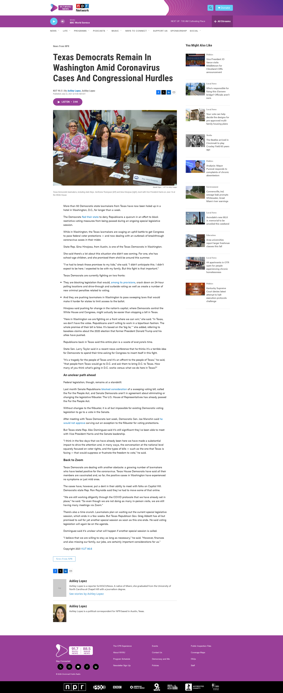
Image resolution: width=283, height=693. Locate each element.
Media (209, 135)
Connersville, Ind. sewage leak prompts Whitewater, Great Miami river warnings (217, 196)
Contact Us (157, 652)
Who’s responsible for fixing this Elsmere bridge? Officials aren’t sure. (217, 93)
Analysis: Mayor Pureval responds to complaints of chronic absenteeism (217, 170)
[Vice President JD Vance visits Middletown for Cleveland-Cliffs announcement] (195, 60)
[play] (53, 21)
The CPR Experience (122, 646)
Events (155, 646)
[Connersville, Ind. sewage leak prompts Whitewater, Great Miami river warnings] (195, 192)
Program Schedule (121, 659)
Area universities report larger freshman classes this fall (218, 243)
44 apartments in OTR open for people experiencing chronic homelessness (217, 267)
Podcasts (99, 30)
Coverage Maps (198, 652)
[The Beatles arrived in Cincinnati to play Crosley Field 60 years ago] (195, 140)
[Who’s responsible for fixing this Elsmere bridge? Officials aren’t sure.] (195, 89)
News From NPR (61, 46)
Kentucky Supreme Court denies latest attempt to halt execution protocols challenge (216, 294)
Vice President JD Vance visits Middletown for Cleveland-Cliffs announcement (215, 65)
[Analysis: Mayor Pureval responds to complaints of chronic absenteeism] (195, 166)
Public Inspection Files (201, 646)
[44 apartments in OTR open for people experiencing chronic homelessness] (195, 263)
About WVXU (119, 652)
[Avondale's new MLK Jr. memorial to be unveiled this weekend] (195, 218)
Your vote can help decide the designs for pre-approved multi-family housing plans (217, 118)
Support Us (160, 30)
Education (211, 235)
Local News (211, 84)
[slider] (67, 21)
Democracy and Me (161, 659)
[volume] (62, 21)
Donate (225, 7)
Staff (193, 665)
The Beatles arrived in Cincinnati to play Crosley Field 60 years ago (217, 144)
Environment (212, 187)
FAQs (193, 659)
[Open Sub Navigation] (59, 30)
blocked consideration (114, 389)
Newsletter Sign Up (122, 665)
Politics (209, 55)
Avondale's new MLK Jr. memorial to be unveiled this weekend (217, 220)
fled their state (90, 217)
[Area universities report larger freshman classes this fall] (195, 240)
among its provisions (123, 282)
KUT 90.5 (86, 548)
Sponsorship (179, 30)
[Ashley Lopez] (59, 588)
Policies (155, 665)
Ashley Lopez (74, 90)
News (53, 30)
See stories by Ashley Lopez (86, 594)
